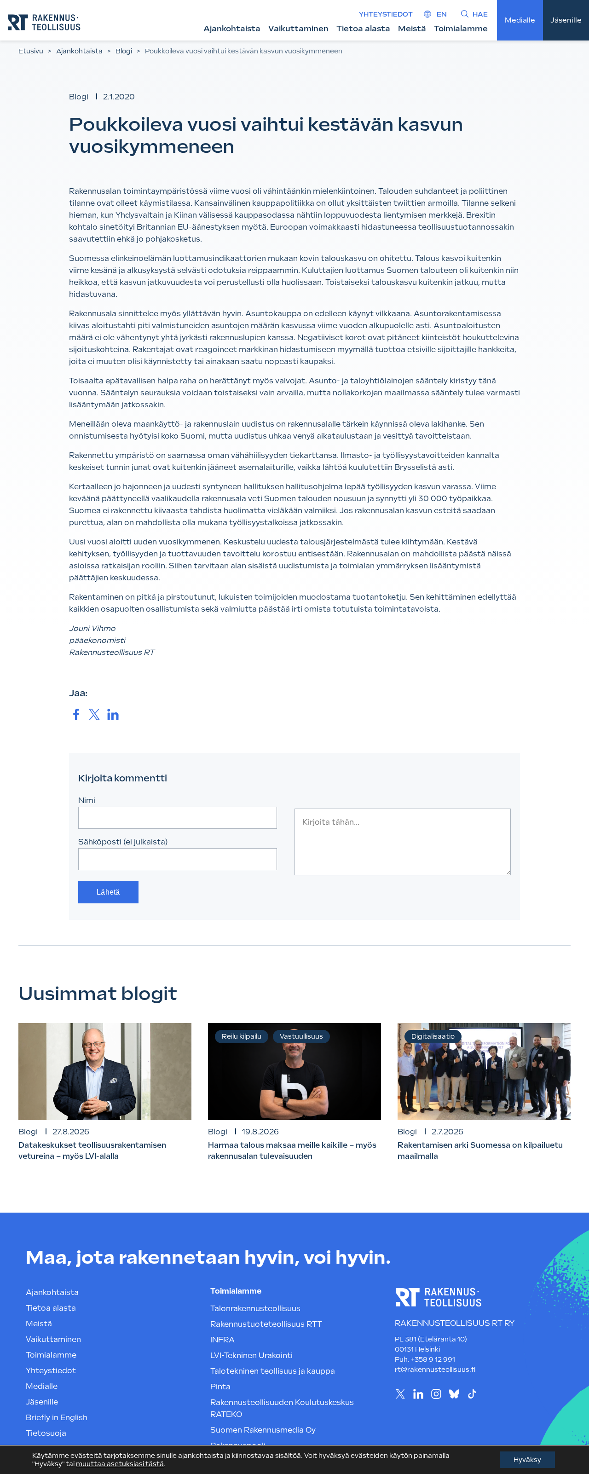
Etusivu (30, 51)
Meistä (412, 28)
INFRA (222, 1339)
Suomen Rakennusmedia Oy (263, 1430)
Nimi (86, 800)
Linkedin (418, 1393)
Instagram (436, 1393)
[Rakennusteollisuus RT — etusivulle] (44, 22)
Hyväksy (527, 1459)
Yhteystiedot (386, 14)
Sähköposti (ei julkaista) (123, 842)
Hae (480, 14)
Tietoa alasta (363, 28)
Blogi (123, 51)
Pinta (220, 1386)
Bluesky (454, 1393)
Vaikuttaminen (298, 28)
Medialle (520, 20)
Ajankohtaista (231, 28)
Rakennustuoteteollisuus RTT (266, 1324)
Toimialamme (461, 28)
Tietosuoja (46, 1433)
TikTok (472, 1393)
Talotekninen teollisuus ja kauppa (272, 1371)
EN (442, 14)
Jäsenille (566, 20)
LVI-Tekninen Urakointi (251, 1355)
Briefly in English (56, 1417)
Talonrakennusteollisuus (255, 1308)
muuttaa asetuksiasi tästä (120, 1464)
